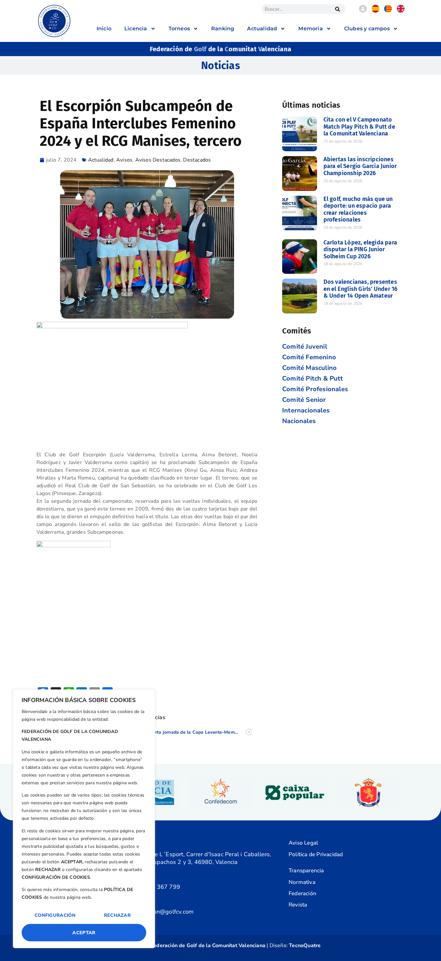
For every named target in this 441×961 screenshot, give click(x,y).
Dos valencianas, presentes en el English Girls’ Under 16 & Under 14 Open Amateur (360, 288)
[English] (401, 11)
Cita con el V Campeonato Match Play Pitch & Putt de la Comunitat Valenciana (359, 126)
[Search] (337, 9)
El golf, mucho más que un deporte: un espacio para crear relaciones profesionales (358, 209)
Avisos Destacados (157, 159)
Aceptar (83, 932)
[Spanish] (375, 11)
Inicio (104, 28)
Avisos (124, 159)
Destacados (197, 159)
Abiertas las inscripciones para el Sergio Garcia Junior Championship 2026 (360, 166)
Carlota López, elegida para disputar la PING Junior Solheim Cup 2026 (360, 249)
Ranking (222, 28)
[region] (84, 818)
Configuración (55, 915)
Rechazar (117, 915)
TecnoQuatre (305, 945)
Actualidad (101, 159)
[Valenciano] (388, 11)
